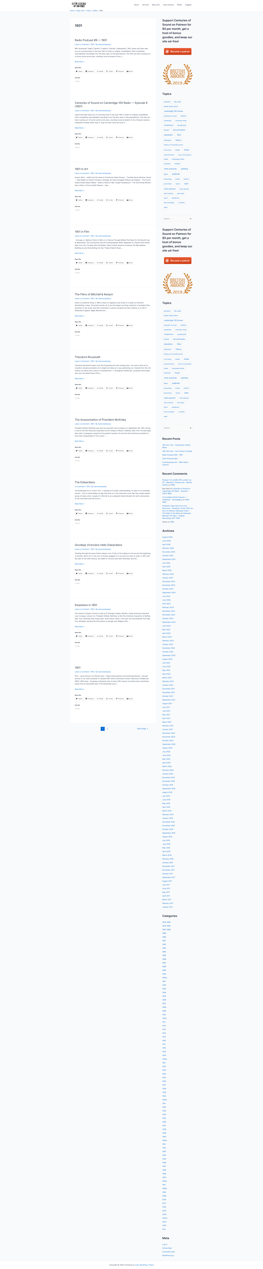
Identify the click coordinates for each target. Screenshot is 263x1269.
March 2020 (167, 766)
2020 (164, 1214)
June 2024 (166, 600)
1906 (164, 1000)
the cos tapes (169, 203)
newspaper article (178, 159)
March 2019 (166, 811)
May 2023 (166, 629)
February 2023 (168, 641)
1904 (164, 992)
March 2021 (166, 722)
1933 (164, 1111)
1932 (164, 1107)
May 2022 (166, 670)
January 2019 (167, 818)
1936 (164, 1122)
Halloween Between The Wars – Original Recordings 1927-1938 (176, 515)
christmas (167, 121)
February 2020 (168, 770)
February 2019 (167, 814)
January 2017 (167, 907)
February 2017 (167, 903)
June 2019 (166, 800)
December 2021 (168, 689)
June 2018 (166, 844)
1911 (164, 1022)
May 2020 (166, 759)
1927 (164, 1085)
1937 (164, 1126)
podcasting (168, 179)
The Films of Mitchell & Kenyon (94, 294)
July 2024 (166, 596)
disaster (166, 130)
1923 (164, 1070)
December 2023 (168, 611)
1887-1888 (166, 930)
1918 (164, 1048)
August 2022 (167, 659)
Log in (164, 1244)
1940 (164, 1137)
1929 (164, 1092)
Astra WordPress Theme (144, 1265)
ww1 (165, 207)
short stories (168, 193)
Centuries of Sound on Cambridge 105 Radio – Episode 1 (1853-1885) (176, 491)
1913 (164, 1029)
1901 (92, 44)
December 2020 (168, 733)
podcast (176, 174)
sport (166, 198)
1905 (164, 996)
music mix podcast (184, 155)
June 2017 (166, 888)
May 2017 (166, 892)
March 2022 (167, 678)
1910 (164, 1015)
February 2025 (168, 574)
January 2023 (167, 644)
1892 (164, 944)
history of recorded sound (173, 145)
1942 (164, 1148)
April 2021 (166, 718)
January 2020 (167, 774)
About (136, 5)
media (177, 150)
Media (179, 5)
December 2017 (168, 866)
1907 (164, 1003)
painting (184, 169)
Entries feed (167, 1248)
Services (145, 5)
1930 (164, 1096)
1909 (164, 1011)
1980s (164, 1188)
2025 (164, 1225)
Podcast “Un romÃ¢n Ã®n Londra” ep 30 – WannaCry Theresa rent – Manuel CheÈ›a (177, 482)
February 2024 (168, 607)
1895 (164, 955)
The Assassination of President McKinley (100, 419)
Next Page (142, 729)
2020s (164, 1218)
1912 (164, 1026)
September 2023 (168, 622)
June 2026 (166, 541)
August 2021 (167, 703)
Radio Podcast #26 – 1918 (172, 455)
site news (180, 193)
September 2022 (168, 655)
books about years (171, 106)
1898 (164, 966)
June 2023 (166, 626)
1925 (164, 1077)
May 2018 (166, 848)
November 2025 (168, 552)
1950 (164, 1177)
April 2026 (166, 544)
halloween (167, 140)
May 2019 (166, 803)
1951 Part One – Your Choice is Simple (177, 451)
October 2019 (167, 785)
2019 (164, 1211)
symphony (175, 198)
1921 (164, 1063)
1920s (164, 1059)
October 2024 (167, 589)
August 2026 (167, 537)
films (179, 135)
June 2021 (166, 711)
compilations (168, 125)
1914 (164, 1033)
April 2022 (166, 674)
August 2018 (167, 837)
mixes (186, 150)
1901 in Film (82, 231)
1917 (164, 1044)
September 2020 (168, 744)
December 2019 (168, 777)
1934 (164, 1114)
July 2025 (166, 563)
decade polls (181, 125)
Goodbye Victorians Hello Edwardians (98, 544)
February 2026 (168, 548)
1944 (164, 1155)
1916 (164, 1040)
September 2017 (168, 877)
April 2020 (166, 763)
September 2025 (168, 559)
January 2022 (167, 685)
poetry (177, 179)
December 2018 (168, 822)
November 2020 (168, 737)
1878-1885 (166, 926)
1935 (164, 1118)
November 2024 (168, 585)
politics (186, 179)
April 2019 (166, 807)
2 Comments (80, 486)
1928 (164, 1089)
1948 (164, 1170)
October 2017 (167, 874)
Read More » (80, 62)
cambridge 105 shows (173, 111)
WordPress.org (168, 1255)
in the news (167, 150)
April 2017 (166, 896)
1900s (164, 978)
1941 (164, 1144)
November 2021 (168, 692)
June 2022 (166, 666)
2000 (164, 1196)
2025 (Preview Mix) (170, 459)
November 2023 (168, 615)
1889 (164, 933)
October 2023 (167, 618)
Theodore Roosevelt (87, 357)
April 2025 (166, 567)
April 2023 (166, 633)
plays (166, 174)
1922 (164, 1066)
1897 (164, 963)
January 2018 (167, 863)
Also (164, 1229)
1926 (164, 1081)
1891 (164, 941)
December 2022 (168, 648)
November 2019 (168, 781)
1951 (164, 1185)
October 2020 (167, 740)
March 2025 (167, 570)
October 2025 (167, 556)
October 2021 (167, 696)
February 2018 (167, 859)
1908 (164, 1007)
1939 (164, 1133)
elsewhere (168, 135)
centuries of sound (170, 116)
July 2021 (166, 707)
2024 (164, 1222)
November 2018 (168, 826)
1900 (164, 974)
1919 (164, 1052)
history (178, 140)
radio (186, 184)
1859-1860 (166, 922)
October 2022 (167, 652)
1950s (164, 1181)
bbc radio (177, 102)
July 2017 (166, 885)
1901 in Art (81, 169)
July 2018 (166, 840)
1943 (164, 1151)
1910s (164, 1018)
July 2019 (166, 796)
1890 (173, 485)
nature (166, 159)
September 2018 (168, 833)
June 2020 (166, 755)
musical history (169, 155)
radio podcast (168, 5)
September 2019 (168, 789)
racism (178, 184)
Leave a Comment (82, 44)
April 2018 (166, 851)
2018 (164, 1207)
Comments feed (168, 1252)
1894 (164, 952)
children (183, 116)
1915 (164, 1037)
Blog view (156, 5)
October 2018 (167, 829)
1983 (164, 1192)
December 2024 (168, 581)
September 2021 (168, 700)
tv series (181, 203)
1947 (164, 1166)
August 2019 (167, 792)
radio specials (184, 189)
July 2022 (166, 663)
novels (177, 164)
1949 (164, 1174)
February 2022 (168, 681)
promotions (168, 184)
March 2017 (166, 900)
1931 (164, 1103)
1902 (164, 985)
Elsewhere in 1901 (86, 605)
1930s (164, 1100)
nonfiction (167, 164)
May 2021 (166, 715)
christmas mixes (181, 120)
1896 (164, 959)
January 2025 (167, 578)
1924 (164, 1074)
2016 (164, 1200)
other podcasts (170, 169)
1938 (164, 1129)
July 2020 (166, 752)
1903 (164, 989)
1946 (164, 1163)
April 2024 (166, 604)
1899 (164, 970)
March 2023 (167, 637)
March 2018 (166, 855)
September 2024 (168, 593)
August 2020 (167, 748)
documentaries (179, 130)
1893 (164, 948)
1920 (164, 1055)
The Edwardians (85, 482)
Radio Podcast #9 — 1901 (91, 40)
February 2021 (167, 726)
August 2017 (167, 881)
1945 (164, 1159)
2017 (164, 1203)
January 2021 (167, 729)
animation (167, 102)
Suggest (188, 5)
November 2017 (168, 870)
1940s (164, 1140)
